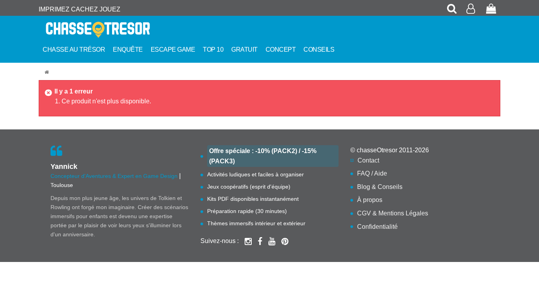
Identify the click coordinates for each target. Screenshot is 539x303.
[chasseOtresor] (48, 72)
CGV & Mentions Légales (392, 213)
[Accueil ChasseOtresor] (112, 30)
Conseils (318, 49)
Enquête (128, 49)
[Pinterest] (284, 241)
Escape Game (173, 49)
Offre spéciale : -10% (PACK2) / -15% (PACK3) (262, 156)
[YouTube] (271, 241)
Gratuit (244, 49)
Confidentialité (377, 226)
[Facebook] (260, 241)
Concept (281, 49)
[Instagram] (248, 241)
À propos (369, 199)
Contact (368, 160)
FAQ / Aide (372, 173)
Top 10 (213, 49)
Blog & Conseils (379, 186)
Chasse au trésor (74, 49)
